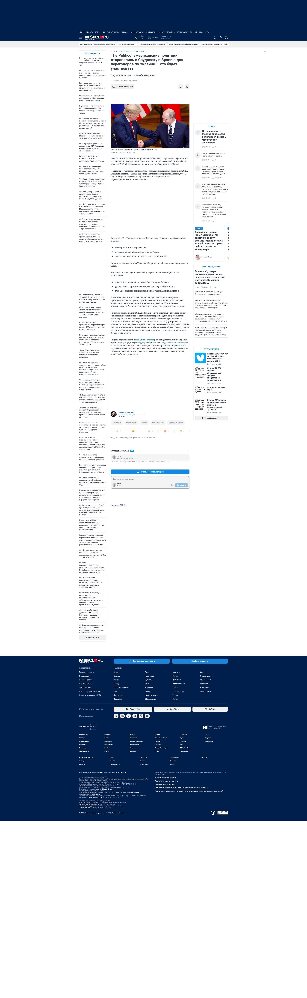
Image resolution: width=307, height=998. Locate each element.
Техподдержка (85, 687)
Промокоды (100, 32)
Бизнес (117, 676)
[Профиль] (226, 37)
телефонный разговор (144, 339)
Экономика (204, 687)
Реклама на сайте (86, 672)
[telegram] (116, 716)
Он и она (176, 672)
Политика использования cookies (166, 781)
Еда (115, 691)
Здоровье (118, 699)
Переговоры (117, 423)
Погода (124, 32)
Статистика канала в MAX (90, 695)
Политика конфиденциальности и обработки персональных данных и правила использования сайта (189, 791)
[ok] (128, 716)
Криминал (149, 676)
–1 (187, 466)
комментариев (124, 87)
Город (116, 684)
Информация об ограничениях (165, 778)
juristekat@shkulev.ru (134, 792)
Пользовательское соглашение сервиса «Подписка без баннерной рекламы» (181, 788)
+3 (180, 466)
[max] (134, 716)
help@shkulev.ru (95, 794)
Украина (144, 423)
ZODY (201, 32)
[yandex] (147, 716)
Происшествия (178, 684)
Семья (175, 699)
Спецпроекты (205, 691)
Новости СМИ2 (118, 505)
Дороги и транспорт (122, 687)
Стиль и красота (206, 676)
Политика (176, 680)
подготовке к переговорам (175, 342)
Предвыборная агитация (89, 691)
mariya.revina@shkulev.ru (95, 797)
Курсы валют (182, 32)
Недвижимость (86, 32)
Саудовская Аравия (176, 423)
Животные (118, 695)
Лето (147, 684)
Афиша (161, 32)
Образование (150, 699)
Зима (147, 672)
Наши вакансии (86, 684)
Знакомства (150, 32)
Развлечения (178, 691)
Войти (119, 486)
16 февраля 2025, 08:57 (119, 80)
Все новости (92, 53)
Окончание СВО (158, 423)
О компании (84, 676)
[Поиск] (215, 37)
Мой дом (149, 687)
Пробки (193, 32)
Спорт (202, 672)
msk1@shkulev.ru (106, 789)
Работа (175, 687)
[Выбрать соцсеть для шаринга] (187, 86)
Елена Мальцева (126, 412)
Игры (207, 32)
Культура (149, 680)
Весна (116, 680)
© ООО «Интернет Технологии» (117, 813)
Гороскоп (170, 32)
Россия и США (131, 423)
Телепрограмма (137, 32)
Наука (147, 691)
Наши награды (85, 680)
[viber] (141, 716)
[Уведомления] (221, 37)
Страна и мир (205, 680)
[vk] (122, 716)
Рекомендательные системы (164, 784)
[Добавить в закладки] (180, 86)
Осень (175, 676)
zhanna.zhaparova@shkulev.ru (89, 804)
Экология (204, 684)
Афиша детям (113, 32)
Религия (175, 695)
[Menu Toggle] (80, 37)
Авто (116, 672)
